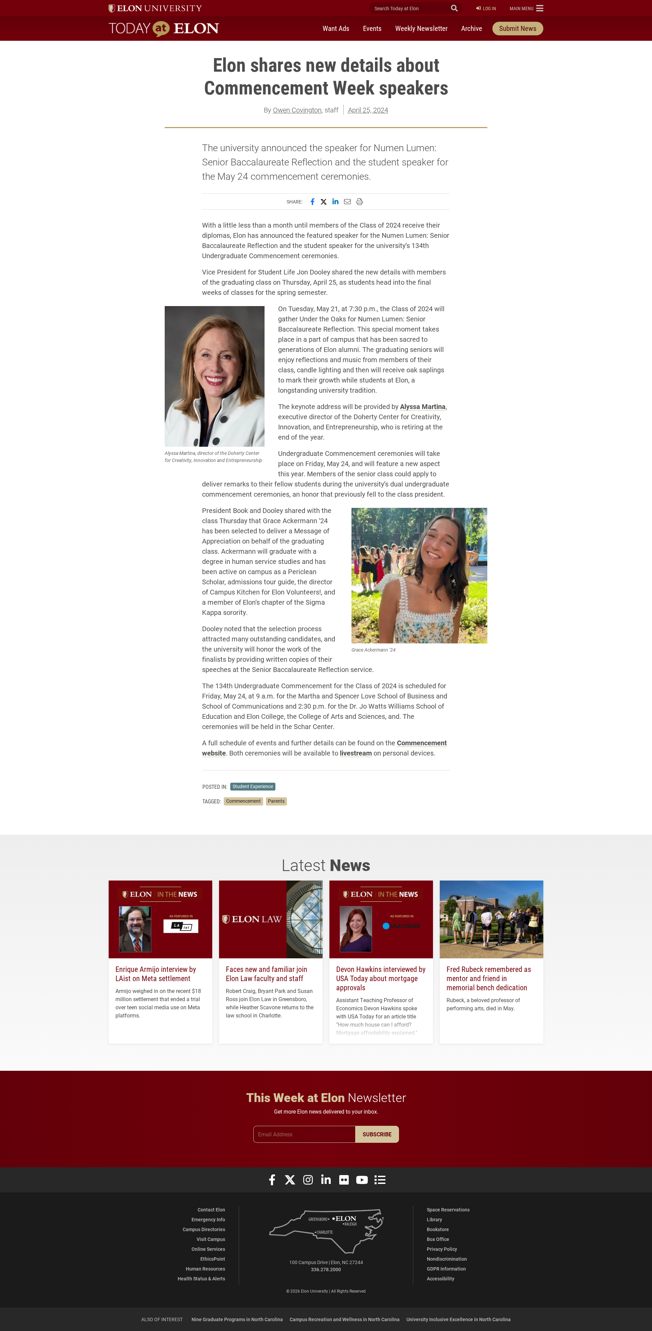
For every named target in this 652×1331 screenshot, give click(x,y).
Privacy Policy (442, 1249)
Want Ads (336, 28)
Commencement (243, 801)
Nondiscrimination (447, 1259)
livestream (356, 752)
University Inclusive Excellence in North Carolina (458, 1319)
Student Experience (253, 786)
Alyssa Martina (423, 406)
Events (372, 28)
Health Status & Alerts (201, 1278)
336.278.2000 (326, 1269)
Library (434, 1219)
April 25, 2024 (368, 109)
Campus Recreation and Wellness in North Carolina (345, 1319)
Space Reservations (448, 1209)
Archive (471, 28)
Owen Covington (297, 109)
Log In (489, 8)
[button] (526, 8)
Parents (276, 801)
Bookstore (438, 1229)
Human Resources (205, 1268)
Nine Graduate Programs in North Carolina (237, 1319)
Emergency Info (208, 1219)
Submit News (518, 28)
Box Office (438, 1239)
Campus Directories (204, 1229)
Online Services (208, 1249)
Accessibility (440, 1278)
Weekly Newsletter (421, 28)
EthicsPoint (212, 1259)
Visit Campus (211, 1239)
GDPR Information (446, 1268)
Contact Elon (211, 1209)
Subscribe (377, 1134)
